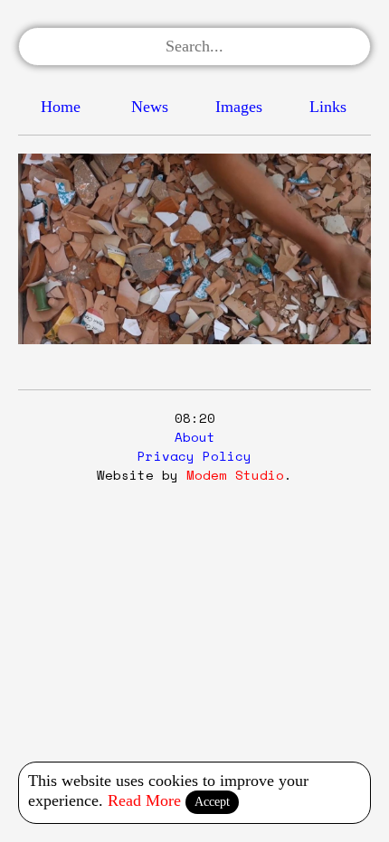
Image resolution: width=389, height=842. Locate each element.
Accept (212, 802)
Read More (144, 800)
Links (327, 107)
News (149, 107)
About (195, 436)
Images (238, 107)
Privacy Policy (194, 455)
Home (61, 107)
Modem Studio (235, 474)
